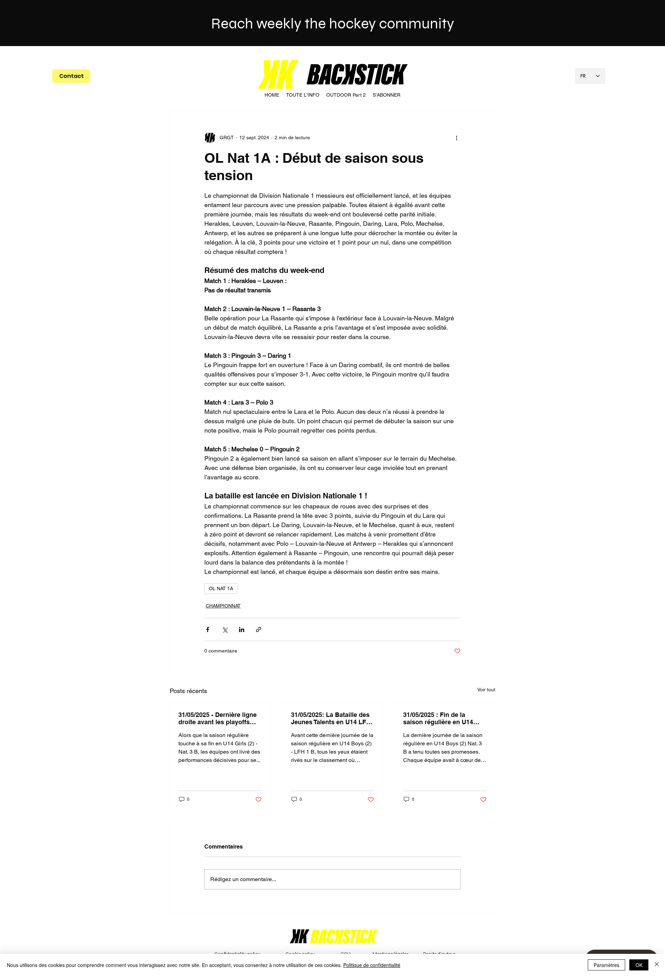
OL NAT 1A (221, 588)
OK (639, 964)
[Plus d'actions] (456, 137)
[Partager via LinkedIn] (241, 629)
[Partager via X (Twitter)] (224, 629)
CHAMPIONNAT (223, 606)
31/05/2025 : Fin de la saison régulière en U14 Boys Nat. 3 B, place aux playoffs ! (439, 718)
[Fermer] (657, 964)
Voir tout (486, 689)
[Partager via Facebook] (207, 629)
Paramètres (606, 964)
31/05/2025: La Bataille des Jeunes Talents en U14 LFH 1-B (331, 718)
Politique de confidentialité (371, 964)
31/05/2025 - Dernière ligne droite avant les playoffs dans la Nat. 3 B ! (217, 718)
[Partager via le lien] (258, 629)
